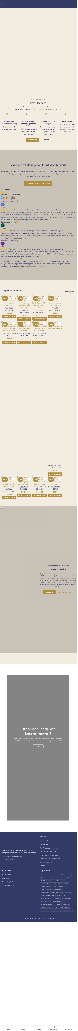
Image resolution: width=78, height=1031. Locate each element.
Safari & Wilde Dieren (67, 1023)
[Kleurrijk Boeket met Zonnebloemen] (8, 326)
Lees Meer (45, 140)
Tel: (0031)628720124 (9, 990)
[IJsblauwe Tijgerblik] (24, 480)
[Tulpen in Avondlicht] (8, 301)
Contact (43, 866)
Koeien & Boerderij (58, 1011)
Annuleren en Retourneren (50, 859)
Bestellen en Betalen (48, 851)
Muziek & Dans (61, 1020)
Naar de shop (32, 140)
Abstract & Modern (46, 999)
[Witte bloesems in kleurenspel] (39, 326)
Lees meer (41, 266)
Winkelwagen (6, 1003)
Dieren (52, 1005)
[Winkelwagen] (74, 4)
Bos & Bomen (44, 1005)
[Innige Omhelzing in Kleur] (24, 326)
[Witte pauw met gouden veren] (55, 392)
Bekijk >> (38, 746)
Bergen (43, 1002)
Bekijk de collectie (16, 46)
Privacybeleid (44, 844)
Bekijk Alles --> (70, 292)
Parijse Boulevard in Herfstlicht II (55, 310)
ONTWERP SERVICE (34, 46)
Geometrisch (60, 1005)
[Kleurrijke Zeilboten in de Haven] (39, 302)
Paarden (57, 1023)
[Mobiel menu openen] (3, 4)
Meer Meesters (45, 1017)
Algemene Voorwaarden (48, 841)
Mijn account (6, 999)
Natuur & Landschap (46, 1023)
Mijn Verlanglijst (7, 1006)
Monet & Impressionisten (47, 1020)
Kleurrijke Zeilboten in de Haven (39, 312)
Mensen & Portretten (57, 1017)
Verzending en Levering (49, 855)
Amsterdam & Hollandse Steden (62, 999)
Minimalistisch (69, 1017)
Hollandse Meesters (46, 1008)
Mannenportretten (59, 1014)
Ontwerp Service (65, 592)
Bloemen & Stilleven (52, 1002)
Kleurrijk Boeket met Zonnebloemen (9, 336)
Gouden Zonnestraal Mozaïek (24, 312)
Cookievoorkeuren (8, 1010)
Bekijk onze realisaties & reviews (38, 183)
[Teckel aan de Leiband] (39, 480)
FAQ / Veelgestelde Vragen (49, 848)
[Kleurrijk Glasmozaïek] (8, 481)
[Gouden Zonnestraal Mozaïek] (24, 302)
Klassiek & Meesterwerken (61, 1008)
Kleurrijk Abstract (45, 1011)
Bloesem (63, 1002)
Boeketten (71, 1002)
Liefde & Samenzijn (46, 1014)
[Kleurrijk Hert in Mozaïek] (55, 480)
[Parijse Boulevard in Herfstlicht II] (55, 301)
